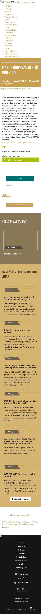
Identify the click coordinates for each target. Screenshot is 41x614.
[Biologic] (6, 527)
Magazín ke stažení (21, 582)
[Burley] (27, 522)
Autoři (21, 578)
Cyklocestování (11, 25)
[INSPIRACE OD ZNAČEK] (20, 515)
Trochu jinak (10, 22)
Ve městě (8, 6)
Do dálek (8, 12)
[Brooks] (20, 522)
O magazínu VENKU (21, 598)
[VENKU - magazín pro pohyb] (10, 3)
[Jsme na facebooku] (19, 589)
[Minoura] (29, 524)
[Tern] (5, 522)
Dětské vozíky (10, 35)
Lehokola (9, 43)
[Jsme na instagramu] (24, 589)
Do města (8, 46)
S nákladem (10, 14)
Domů (21, 543)
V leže (7, 19)
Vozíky (8, 48)
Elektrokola (10, 40)
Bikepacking (10, 51)
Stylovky (8, 38)
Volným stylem (11, 17)
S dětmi (8, 9)
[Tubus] (5, 524)
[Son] (21, 524)
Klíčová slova (21, 574)
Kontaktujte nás (21, 602)
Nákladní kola (11, 54)
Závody (8, 27)
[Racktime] (14, 524)
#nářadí (9, 185)
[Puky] (35, 522)
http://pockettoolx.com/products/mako (17, 142)
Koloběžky (9, 33)
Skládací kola (10, 30)
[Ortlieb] (12, 522)
